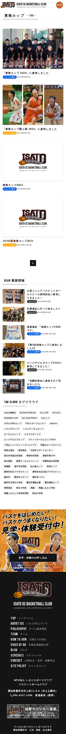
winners (53, 423)
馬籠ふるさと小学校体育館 (16, 493)
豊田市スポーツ (21, 477)
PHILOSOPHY (29, 629)
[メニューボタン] (59, 5)
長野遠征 (8, 488)
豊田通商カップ (52, 482)
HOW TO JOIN (29, 639)
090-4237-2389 (23, 695)
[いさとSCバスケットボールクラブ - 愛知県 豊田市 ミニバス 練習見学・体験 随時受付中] (23, 5)
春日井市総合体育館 (13, 455)
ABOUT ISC (29, 623)
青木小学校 (21, 488)
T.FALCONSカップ (12, 423)
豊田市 (7, 477)
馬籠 (32, 488)
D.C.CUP (44, 413)
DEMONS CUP (11, 418)
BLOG (19, 650)
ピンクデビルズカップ (14, 439)
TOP (22, 618)
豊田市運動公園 (33, 482)
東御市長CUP (49, 455)
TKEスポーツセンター (35, 423)
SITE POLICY (28, 666)
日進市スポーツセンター (41, 450)
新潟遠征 (22, 450)
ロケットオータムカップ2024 (42, 439)
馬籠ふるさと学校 (47, 488)
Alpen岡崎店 (10, 413)
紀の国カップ (36, 466)
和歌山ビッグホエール (51, 445)
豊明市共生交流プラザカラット (46, 472)
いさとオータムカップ (33, 429)
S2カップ (45, 418)
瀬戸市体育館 (20, 466)
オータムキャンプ (12, 434)
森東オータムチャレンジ (27, 461)
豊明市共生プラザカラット (16, 472)
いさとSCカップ (11, 429)
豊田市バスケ (38, 477)
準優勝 (7, 466)
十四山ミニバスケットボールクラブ (20, 445)
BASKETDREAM (28, 413)
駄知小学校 (37, 493)
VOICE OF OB (30, 645)
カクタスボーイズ (32, 434)
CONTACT (33, 661)
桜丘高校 (8, 461)
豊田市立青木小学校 (13, 482)
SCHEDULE (26, 655)
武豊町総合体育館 (51, 461)
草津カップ (52, 466)
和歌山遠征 (9, 450)
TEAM (19, 634)
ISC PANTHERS (29, 418)
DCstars (56, 413)
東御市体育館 (32, 455)
